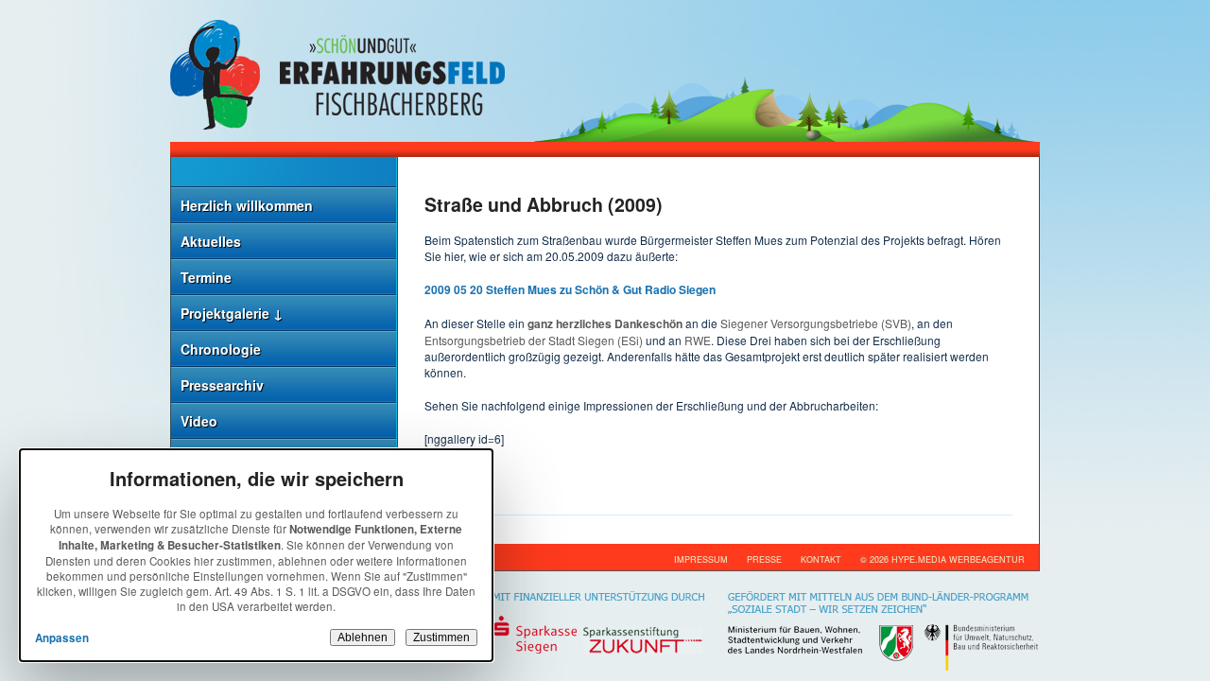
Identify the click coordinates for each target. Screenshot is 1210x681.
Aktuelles (211, 241)
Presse (764, 559)
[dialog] (256, 555)
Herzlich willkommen (247, 205)
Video (199, 420)
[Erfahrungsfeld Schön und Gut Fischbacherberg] (605, 71)
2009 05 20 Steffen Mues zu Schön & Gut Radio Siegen (570, 289)
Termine (206, 277)
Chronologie (221, 349)
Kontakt (821, 559)
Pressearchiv (222, 384)
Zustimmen (441, 637)
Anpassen (62, 638)
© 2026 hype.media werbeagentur (942, 559)
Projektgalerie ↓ (232, 313)
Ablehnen (362, 637)
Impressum (701, 559)
